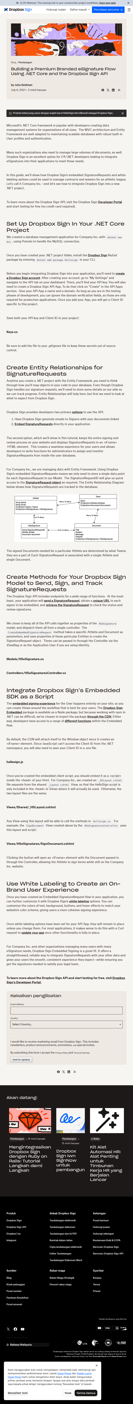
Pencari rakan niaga (61, 1285)
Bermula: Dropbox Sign (106, 1247)
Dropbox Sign (97, 255)
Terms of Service (81, 1053)
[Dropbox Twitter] (8, 1329)
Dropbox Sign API (16, 1227)
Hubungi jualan (101, 1227)
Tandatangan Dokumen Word (66, 1260)
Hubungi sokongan (103, 1234)
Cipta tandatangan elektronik (66, 1247)
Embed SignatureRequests (34, 424)
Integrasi (11, 1240)
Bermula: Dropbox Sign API (108, 1254)
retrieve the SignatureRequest (67, 605)
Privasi (96, 1291)
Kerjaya (97, 1278)
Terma (96, 1285)
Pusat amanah (14, 1304)
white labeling (79, 901)
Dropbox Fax (13, 1234)
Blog (13, 62)
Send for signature (21, 1059)
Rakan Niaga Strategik (62, 1278)
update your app (32, 932)
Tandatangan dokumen (62, 1227)
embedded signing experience (34, 703)
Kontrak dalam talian (61, 1240)
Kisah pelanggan (15, 1285)
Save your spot (107, 3)
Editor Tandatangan (60, 1254)
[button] (79, 10)
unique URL (101, 600)
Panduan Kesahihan (17, 1298)
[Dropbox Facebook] (15, 1329)
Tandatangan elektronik (63, 1220)
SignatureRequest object (43, 482)
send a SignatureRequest (61, 600)
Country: (14, 1018)
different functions (78, 721)
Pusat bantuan (101, 1220)
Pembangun (25, 62)
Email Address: (17, 1004)
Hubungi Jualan (56, 9)
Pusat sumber (14, 1291)
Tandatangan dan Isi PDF (63, 1234)
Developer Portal (110, 202)
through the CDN (99, 716)
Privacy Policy (61, 1053)
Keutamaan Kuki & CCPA (107, 1240)
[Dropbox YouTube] (22, 1329)
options (77, 412)
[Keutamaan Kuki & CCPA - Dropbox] (52, 1381)
